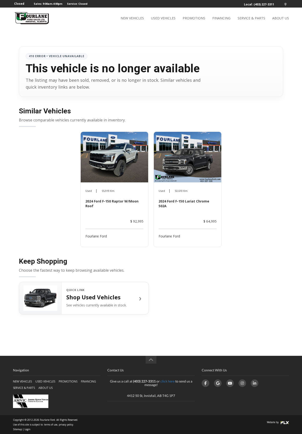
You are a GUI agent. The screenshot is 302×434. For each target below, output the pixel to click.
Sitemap (17, 429)
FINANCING (221, 18)
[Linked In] (254, 383)
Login (27, 429)
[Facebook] (205, 383)
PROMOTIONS (194, 18)
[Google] (218, 383)
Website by (273, 422)
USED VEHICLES (163, 18)
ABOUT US (280, 18)
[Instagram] (242, 383)
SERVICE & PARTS (251, 18)
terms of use (50, 424)
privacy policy (66, 424)
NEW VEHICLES (132, 18)
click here (167, 381)
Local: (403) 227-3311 (259, 4)
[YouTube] (230, 383)
